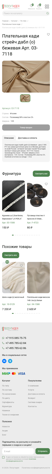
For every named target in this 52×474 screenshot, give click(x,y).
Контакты (32, 406)
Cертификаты (8, 402)
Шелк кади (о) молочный (13, 297)
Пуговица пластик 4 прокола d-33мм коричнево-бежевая (36, 217)
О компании (33, 386)
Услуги (31, 390)
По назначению (9, 394)
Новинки (6, 410)
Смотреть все (41, 174)
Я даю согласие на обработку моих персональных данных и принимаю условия (25, 459)
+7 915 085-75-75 (16, 338)
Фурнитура (7, 406)
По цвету (6, 398)
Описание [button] (9, 138)
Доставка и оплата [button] (27, 138)
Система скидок (35, 402)
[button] (47, 13)
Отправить (42, 451)
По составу (7, 390)
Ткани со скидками (10, 415)
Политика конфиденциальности (36, 468)
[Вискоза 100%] (38, 277)
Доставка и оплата (36, 394)
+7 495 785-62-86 (16, 348)
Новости (6, 426)
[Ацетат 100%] (13, 196)
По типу (5, 386)
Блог (4, 435)
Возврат (31, 398)
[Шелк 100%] (13, 277)
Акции (5, 431)
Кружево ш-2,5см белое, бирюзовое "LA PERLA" (12, 217)
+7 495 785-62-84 (16, 343)
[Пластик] (38, 196)
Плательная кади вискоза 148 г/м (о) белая (38, 298)
